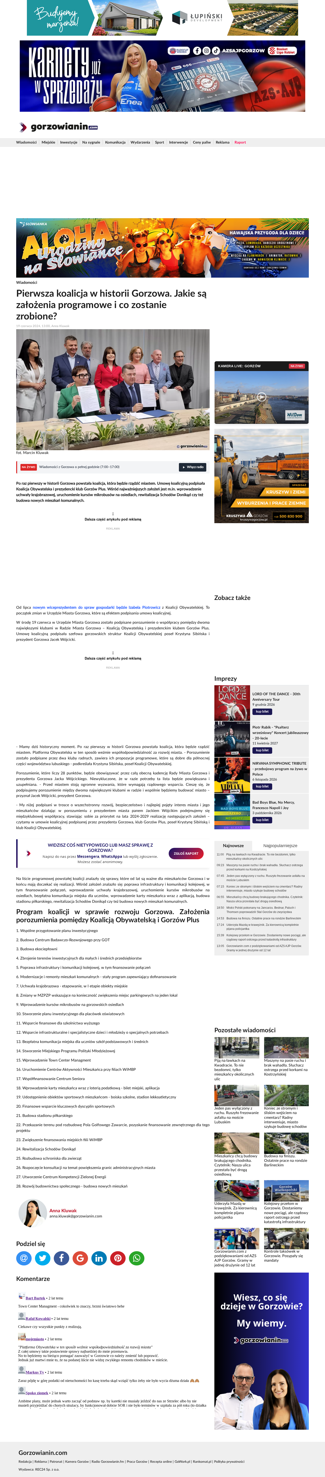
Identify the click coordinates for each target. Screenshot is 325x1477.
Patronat (56, 1461)
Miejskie (48, 142)
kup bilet (262, 711)
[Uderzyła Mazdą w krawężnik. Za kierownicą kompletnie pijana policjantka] (236, 1190)
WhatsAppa (111, 856)
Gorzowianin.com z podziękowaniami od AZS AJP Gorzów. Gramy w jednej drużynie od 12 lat (264, 948)
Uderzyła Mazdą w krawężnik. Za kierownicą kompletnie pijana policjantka (263, 927)
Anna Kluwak (63, 1211)
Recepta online (161, 1461)
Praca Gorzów (137, 1461)
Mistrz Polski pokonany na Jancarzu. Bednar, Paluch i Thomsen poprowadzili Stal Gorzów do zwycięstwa (261, 910)
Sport (159, 142)
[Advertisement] (162, 182)
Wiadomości (26, 142)
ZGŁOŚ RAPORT (186, 853)
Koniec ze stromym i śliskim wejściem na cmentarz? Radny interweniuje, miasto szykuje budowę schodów (264, 889)
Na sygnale (91, 142)
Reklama (223, 142)
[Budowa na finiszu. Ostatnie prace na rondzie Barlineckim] (286, 1143)
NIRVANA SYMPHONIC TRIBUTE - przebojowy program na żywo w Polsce (279, 769)
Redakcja (25, 1461)
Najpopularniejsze (280, 845)
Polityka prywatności (229, 1461)
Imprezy (225, 679)
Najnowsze (233, 846)
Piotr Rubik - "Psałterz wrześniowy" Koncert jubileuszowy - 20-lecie (280, 733)
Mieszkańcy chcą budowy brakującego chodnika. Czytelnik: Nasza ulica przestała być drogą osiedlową (265, 899)
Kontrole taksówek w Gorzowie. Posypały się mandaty (283, 1256)
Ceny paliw (202, 142)
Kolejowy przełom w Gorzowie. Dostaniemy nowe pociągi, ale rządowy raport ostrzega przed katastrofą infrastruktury (266, 937)
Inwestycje (68, 142)
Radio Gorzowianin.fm (108, 1461)
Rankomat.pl (202, 1461)
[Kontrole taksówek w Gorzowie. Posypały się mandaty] (286, 1238)
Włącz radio (195, 467)
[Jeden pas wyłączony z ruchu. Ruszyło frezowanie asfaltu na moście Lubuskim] (236, 1095)
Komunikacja (115, 142)
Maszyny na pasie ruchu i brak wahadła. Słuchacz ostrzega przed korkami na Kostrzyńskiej (265, 867)
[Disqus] (113, 1349)
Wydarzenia (140, 142)
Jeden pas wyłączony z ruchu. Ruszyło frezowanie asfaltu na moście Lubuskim (266, 878)
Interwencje (178, 142)
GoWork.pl (182, 1461)
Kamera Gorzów (77, 1461)
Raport (240, 142)
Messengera (88, 856)
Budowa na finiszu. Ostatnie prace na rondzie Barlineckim (264, 918)
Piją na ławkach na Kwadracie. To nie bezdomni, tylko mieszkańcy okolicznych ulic (260, 856)
